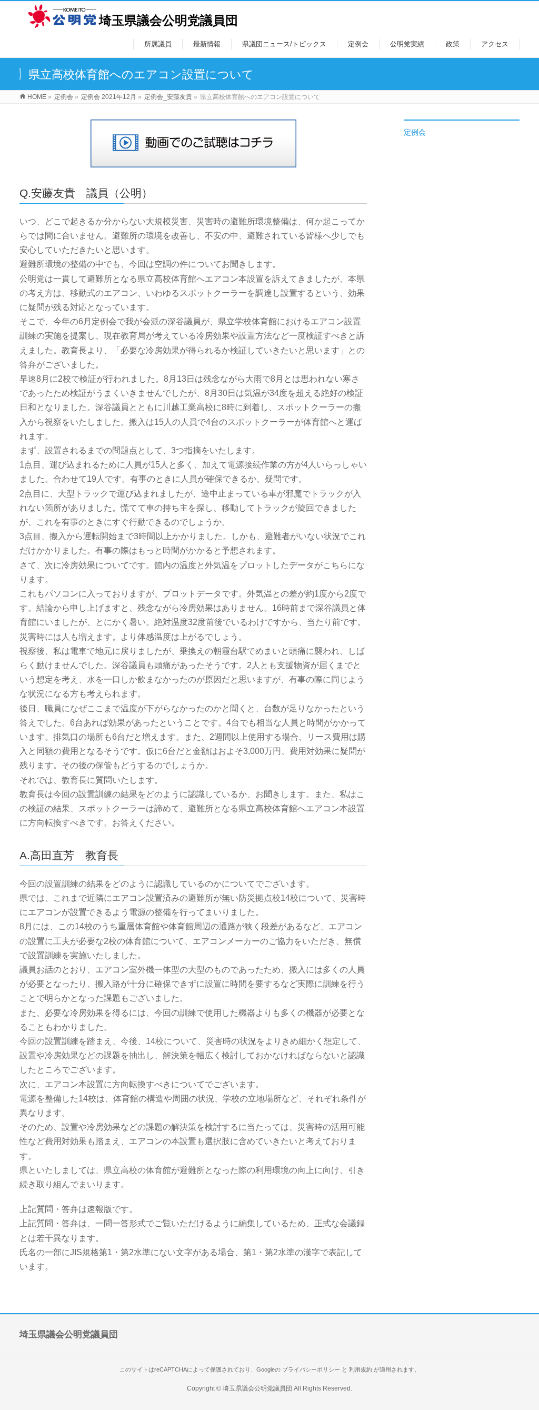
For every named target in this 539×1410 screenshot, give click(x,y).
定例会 (415, 132)
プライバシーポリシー (311, 1369)
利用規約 (360, 1369)
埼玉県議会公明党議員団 (168, 20)
